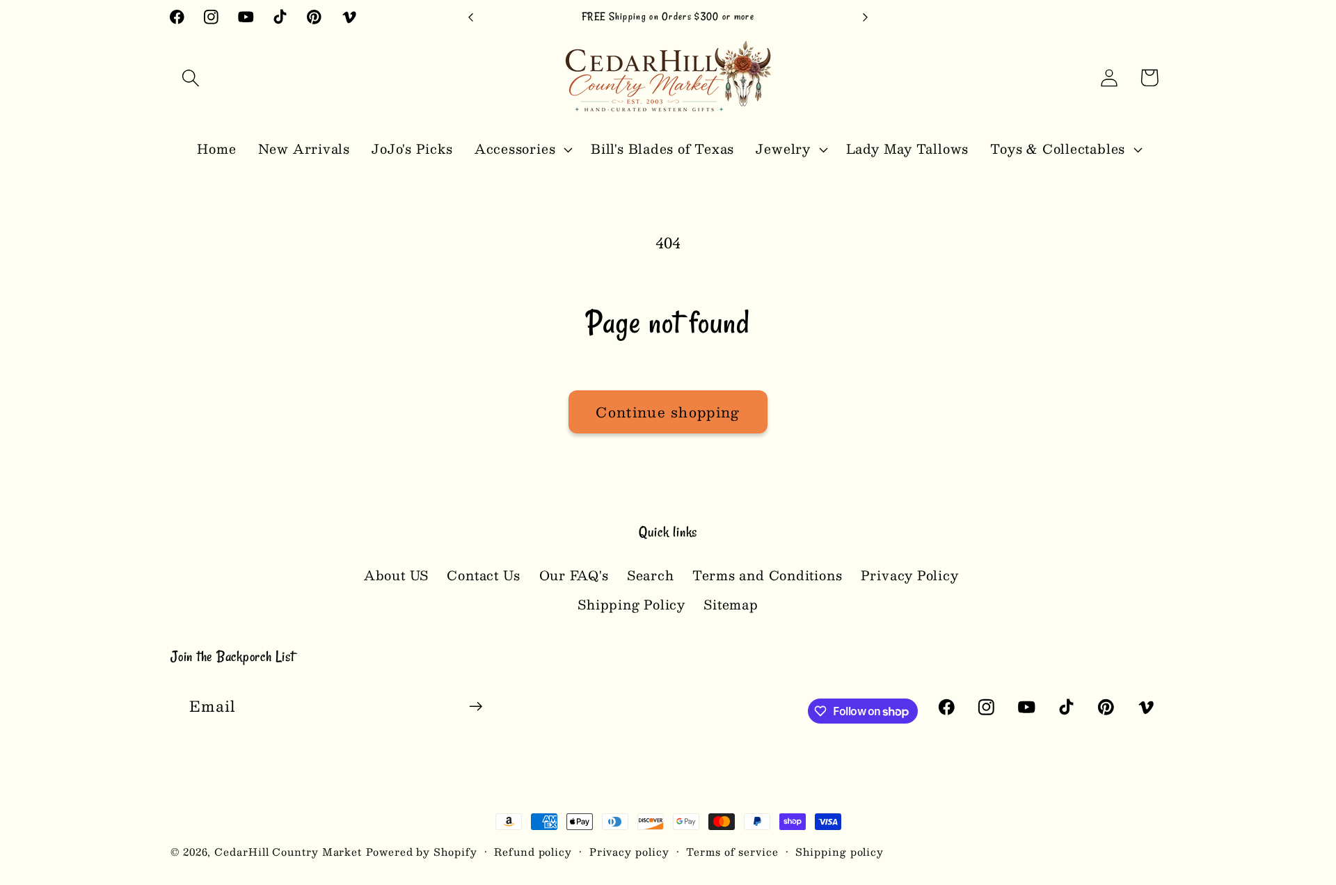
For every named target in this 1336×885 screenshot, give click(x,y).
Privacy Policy (910, 575)
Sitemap (730, 604)
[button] (190, 77)
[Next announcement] (865, 17)
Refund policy (533, 851)
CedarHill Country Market (288, 851)
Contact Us (483, 575)
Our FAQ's (574, 575)
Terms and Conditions (767, 575)
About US (396, 575)
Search (650, 575)
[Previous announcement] (471, 17)
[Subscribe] (475, 706)
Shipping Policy (631, 604)
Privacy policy (629, 851)
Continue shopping (668, 412)
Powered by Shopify (421, 851)
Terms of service (732, 851)
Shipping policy (839, 851)
